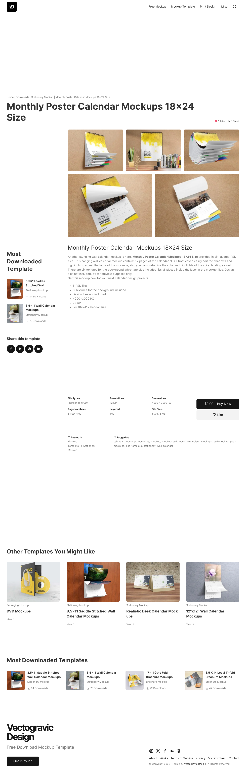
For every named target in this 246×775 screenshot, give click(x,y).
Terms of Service (182, 758)
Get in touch (22, 761)
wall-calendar (165, 445)
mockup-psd (169, 441)
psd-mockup (221, 441)
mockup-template (189, 441)
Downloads (22, 97)
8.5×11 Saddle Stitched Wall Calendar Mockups (39, 285)
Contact (234, 758)
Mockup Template (183, 6)
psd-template (134, 445)
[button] (234, 6)
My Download (217, 758)
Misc (224, 6)
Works (164, 758)
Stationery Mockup (42, 97)
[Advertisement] (123, 48)
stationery (149, 445)
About (153, 758)
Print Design (208, 6)
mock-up (131, 441)
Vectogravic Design (195, 763)
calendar (119, 441)
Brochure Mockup (156, 681)
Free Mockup (157, 6)
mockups (206, 441)
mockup (155, 441)
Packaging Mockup (18, 605)
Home (10, 97)
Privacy (200, 758)
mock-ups (143, 441)
